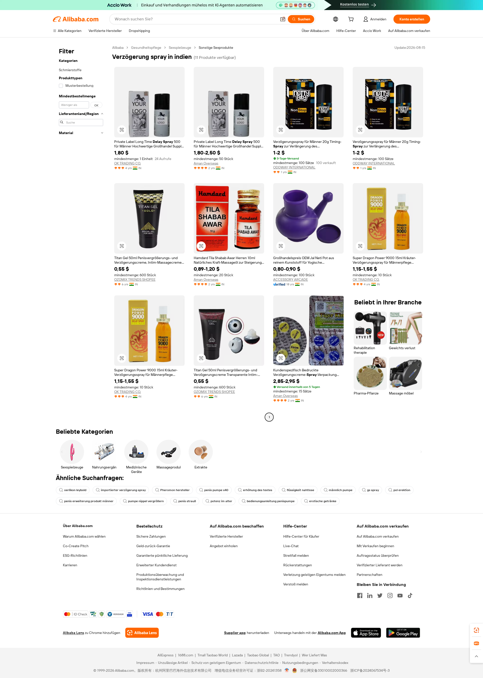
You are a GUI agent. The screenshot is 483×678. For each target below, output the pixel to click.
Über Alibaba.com (78, 526)
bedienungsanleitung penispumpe (271, 501)
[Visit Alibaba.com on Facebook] (360, 595)
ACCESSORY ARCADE (290, 279)
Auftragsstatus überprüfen (378, 555)
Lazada (237, 655)
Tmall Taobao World (212, 655)
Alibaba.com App (332, 633)
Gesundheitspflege (146, 48)
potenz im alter (221, 501)
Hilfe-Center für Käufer (301, 536)
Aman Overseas (206, 163)
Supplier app (235, 633)
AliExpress (165, 655)
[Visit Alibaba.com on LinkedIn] (370, 595)
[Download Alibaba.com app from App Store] (366, 633)
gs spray (373, 490)
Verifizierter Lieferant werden (380, 565)
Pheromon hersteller (175, 490)
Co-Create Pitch (76, 546)
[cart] (352, 20)
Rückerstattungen (297, 565)
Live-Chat (291, 546)
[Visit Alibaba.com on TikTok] (410, 595)
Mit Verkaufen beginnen (375, 546)
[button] (283, 19)
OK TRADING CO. (127, 163)
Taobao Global (258, 655)
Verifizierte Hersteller (226, 536)
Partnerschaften (369, 575)
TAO (276, 655)
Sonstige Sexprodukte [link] (216, 48)
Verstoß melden (295, 584)
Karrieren (70, 565)
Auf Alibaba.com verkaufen (378, 536)
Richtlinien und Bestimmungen (160, 589)
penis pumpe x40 (216, 490)
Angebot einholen (224, 546)
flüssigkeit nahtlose (300, 490)
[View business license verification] (287, 670)
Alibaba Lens (73, 633)
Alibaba (118, 48)
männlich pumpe (340, 490)
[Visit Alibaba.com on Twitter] (380, 595)
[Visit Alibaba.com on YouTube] (400, 595)
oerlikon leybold (75, 490)
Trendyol (291, 655)
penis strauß (187, 501)
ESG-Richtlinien (75, 555)
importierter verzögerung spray (123, 490)
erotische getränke (322, 501)
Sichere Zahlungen (151, 536)
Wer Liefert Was (314, 655)
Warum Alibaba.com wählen (84, 536)
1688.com (185, 655)
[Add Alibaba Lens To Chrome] (142, 633)
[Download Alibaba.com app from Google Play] (403, 633)
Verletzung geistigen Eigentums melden (314, 575)
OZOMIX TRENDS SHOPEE (134, 279)
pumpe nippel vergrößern (146, 501)
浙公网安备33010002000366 (323, 670)
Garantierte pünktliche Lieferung (162, 555)
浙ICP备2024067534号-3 (370, 670)
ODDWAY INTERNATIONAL (294, 167)
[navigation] (81, 233)
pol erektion (401, 490)
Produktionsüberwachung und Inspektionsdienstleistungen (160, 577)
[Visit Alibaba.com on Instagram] (390, 595)
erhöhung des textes (257, 490)
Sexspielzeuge (180, 48)
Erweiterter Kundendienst (156, 565)
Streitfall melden (296, 555)
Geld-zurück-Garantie (153, 546)
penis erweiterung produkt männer (88, 501)
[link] (476, 630)
